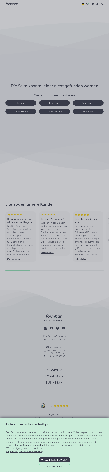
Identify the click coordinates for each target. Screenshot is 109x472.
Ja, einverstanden (34, 444)
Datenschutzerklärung (31, 451)
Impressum (12, 451)
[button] (54, 459)
